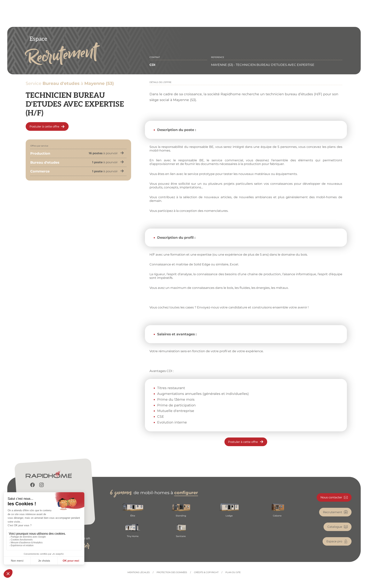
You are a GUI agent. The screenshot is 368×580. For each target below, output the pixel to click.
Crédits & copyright (206, 572)
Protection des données (172, 572)
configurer (186, 492)
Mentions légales (138, 572)
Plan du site (233, 572)
